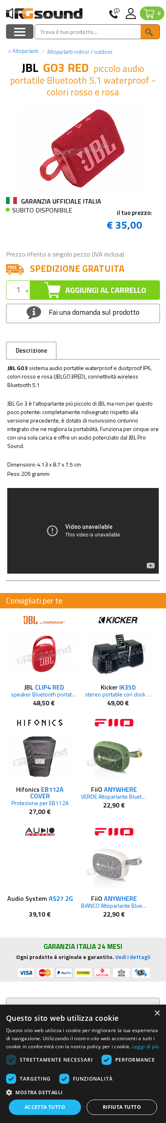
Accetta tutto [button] (45, 1107)
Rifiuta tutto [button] (122, 1107)
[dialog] (83, 1064)
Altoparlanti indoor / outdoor (79, 52)
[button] (83, 1092)
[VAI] (150, 32)
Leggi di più (145, 1046)
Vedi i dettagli (132, 957)
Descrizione (31, 350)
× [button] (157, 1013)
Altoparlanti (23, 51)
